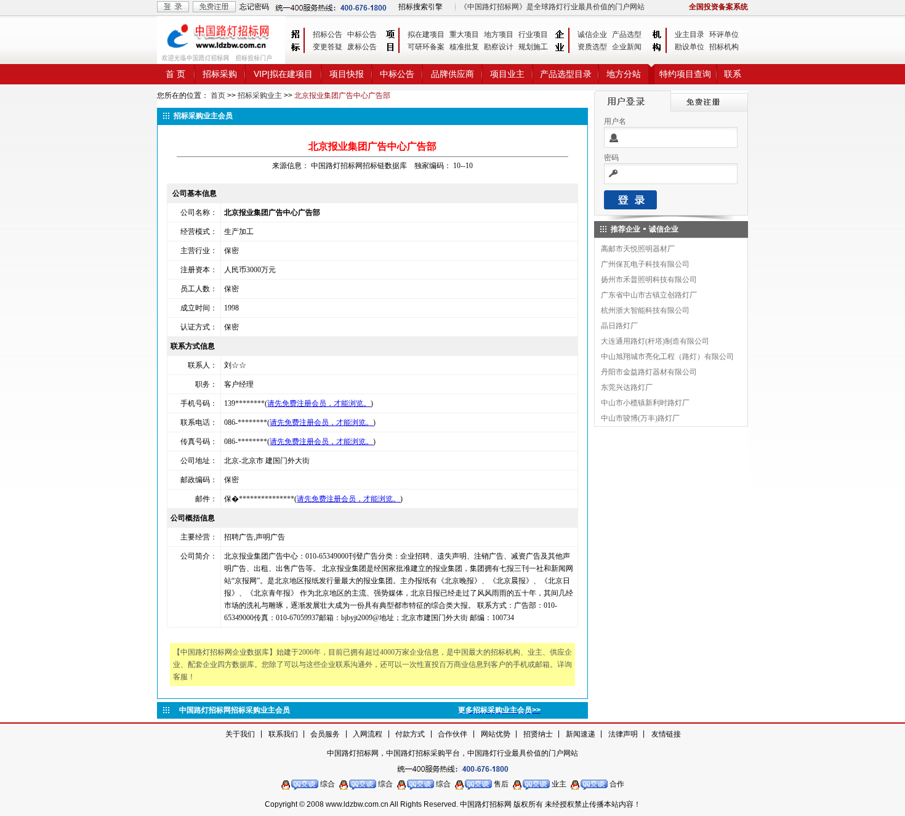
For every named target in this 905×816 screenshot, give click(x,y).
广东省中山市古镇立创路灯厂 (649, 295)
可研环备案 (426, 46)
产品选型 (627, 34)
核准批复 (464, 46)
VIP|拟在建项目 (283, 74)
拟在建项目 (426, 34)
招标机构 (724, 46)
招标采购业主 (260, 95)
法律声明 (623, 734)
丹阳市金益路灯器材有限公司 (649, 372)
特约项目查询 (685, 74)
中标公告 (362, 34)
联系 (732, 74)
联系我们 (283, 734)
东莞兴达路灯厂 (627, 387)
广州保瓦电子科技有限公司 (645, 264)
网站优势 (495, 734)
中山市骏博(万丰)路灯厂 (640, 418)
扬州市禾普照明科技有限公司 (649, 279)
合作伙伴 (452, 734)
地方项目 (498, 34)
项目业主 (507, 74)
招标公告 (327, 34)
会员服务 (325, 734)
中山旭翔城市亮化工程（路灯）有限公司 (667, 356)
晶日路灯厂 (619, 325)
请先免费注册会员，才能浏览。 (319, 403)
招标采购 (220, 74)
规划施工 (533, 46)
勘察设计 (498, 46)
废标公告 (362, 46)
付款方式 (410, 734)
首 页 (175, 74)
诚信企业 (592, 34)
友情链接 (666, 734)
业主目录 (689, 34)
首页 (218, 95)
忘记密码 (254, 6)
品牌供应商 (452, 74)
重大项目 (464, 34)
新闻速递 (580, 734)
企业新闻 (627, 46)
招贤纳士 (538, 734)
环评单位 (724, 34)
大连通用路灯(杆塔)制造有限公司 (655, 341)
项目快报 (346, 74)
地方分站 (623, 74)
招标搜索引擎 (420, 6)
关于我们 (240, 734)
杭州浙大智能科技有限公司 (645, 310)
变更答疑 (327, 46)
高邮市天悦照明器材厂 (638, 248)
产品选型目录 (566, 74)
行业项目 (533, 34)
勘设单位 (689, 46)
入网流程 (367, 734)
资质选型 (592, 46)
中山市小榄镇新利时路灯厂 (645, 402)
